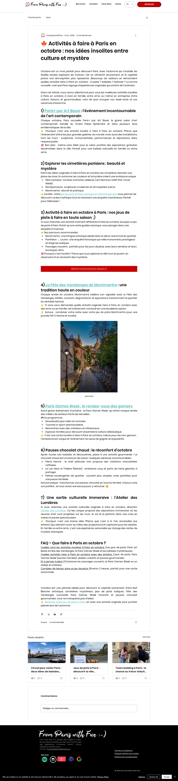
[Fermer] (174, 777)
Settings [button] (141, 777)
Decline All (153, 777)
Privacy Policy (103, 777)
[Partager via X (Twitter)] (48, 614)
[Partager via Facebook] (42, 614)
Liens (48, 17)
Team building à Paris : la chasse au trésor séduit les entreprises (131, 669)
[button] (106, 4)
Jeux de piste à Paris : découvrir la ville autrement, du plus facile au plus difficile (88, 669)
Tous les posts (34, 17)
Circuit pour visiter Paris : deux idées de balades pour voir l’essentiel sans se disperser (46, 669)
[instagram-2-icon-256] (53, 759)
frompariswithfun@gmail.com (58, 749)
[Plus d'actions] (135, 35)
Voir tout (146, 637)
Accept (167, 777)
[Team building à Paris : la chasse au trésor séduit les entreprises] (131, 652)
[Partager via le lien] (61, 614)
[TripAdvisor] (44, 759)
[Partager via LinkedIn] (55, 614)
